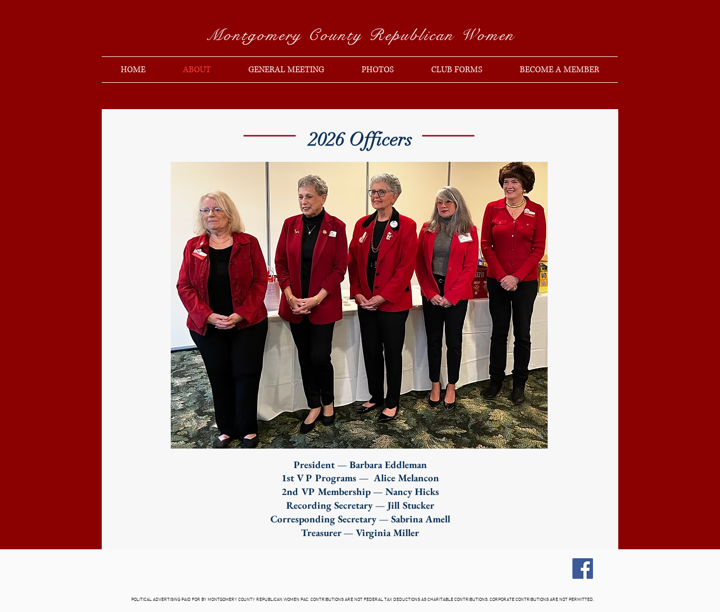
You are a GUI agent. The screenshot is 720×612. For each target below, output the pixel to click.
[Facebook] (582, 568)
